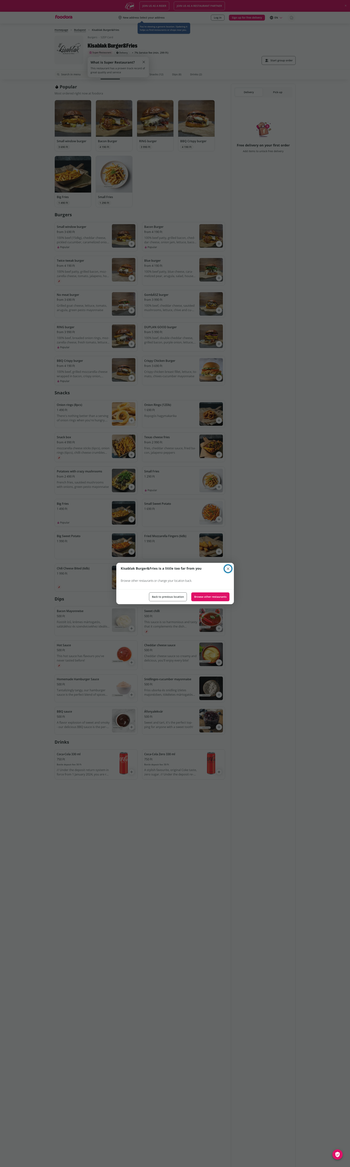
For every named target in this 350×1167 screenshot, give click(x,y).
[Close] (228, 569)
